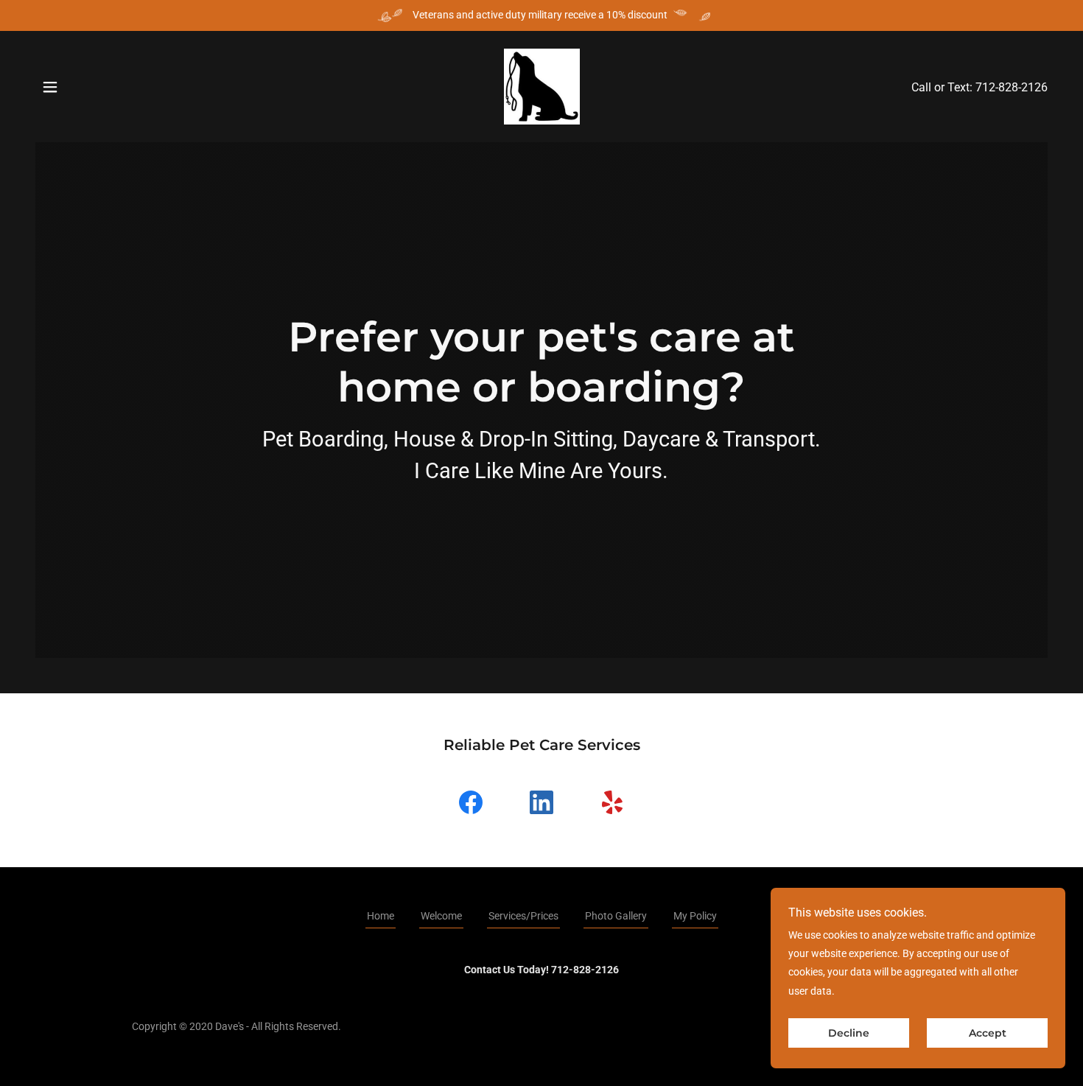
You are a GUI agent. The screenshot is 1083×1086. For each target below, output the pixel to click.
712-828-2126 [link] (1011, 87)
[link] (542, 85)
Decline (848, 1033)
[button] (50, 87)
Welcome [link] (441, 916)
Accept (987, 1033)
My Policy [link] (695, 916)
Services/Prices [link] (523, 916)
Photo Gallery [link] (616, 916)
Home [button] (380, 916)
